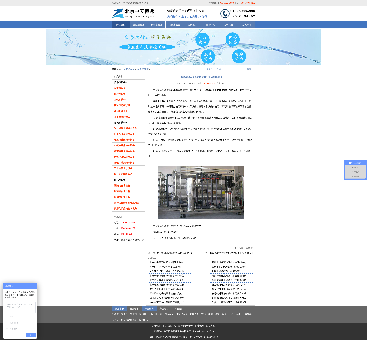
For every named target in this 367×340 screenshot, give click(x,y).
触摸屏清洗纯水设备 (124, 157)
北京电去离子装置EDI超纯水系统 (166, 262)
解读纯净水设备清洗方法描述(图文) (175, 253)
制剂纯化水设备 (122, 197)
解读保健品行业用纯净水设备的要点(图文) (231, 253)
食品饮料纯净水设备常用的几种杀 (229, 284)
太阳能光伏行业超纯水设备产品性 (167, 271)
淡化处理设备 (121, 111)
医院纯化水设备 (122, 185)
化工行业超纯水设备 (124, 139)
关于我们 (228, 24)
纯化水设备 (174, 24)
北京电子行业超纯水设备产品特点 (167, 275)
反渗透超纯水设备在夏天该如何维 (229, 275)
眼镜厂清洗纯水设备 (124, 162)
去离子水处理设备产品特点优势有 (167, 289)
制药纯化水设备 (122, 191)
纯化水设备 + (120, 180)
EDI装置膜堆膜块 (123, 174)
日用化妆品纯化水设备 (125, 208)
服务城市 (134, 308)
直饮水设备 (120, 99)
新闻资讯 (210, 24)
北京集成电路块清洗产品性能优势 (167, 280)
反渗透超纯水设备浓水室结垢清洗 (229, 280)
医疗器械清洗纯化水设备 (126, 203)
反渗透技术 (143, 69)
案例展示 (192, 24)
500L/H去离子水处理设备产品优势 (167, 298)
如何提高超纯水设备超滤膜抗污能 (229, 267)
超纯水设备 (156, 24)
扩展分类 (179, 308)
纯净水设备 (120, 94)
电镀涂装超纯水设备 (124, 145)
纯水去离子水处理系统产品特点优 (167, 302)
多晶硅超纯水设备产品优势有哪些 (167, 267)
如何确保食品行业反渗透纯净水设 (229, 298)
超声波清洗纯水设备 (124, 151)
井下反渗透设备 (122, 117)
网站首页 (120, 24)
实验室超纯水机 (122, 105)
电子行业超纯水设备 (124, 134)
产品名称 (164, 308)
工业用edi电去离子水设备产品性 (166, 293)
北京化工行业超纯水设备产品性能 (167, 284)
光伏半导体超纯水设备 (125, 128)
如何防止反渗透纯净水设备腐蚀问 (229, 302)
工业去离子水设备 (123, 168)
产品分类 (149, 308)
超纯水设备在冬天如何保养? (226, 271)
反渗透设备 (138, 24)
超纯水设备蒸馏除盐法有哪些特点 (229, 262)
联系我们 (246, 24)
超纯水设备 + (120, 122)
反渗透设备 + (120, 82)
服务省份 (119, 308)
